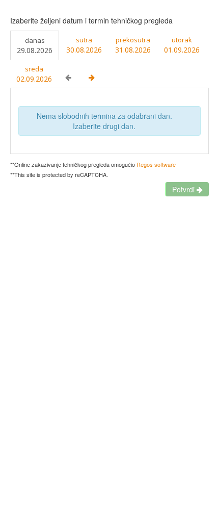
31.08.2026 (133, 45)
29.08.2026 (34, 45)
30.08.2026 (84, 45)
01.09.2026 (182, 45)
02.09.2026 (34, 74)
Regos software (156, 164)
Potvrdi (184, 189)
